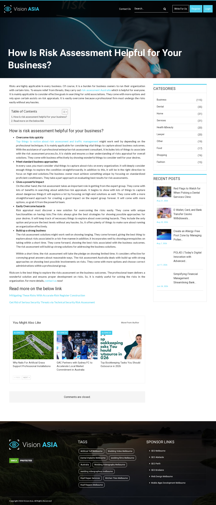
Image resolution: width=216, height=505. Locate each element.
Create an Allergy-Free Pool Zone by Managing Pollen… (187, 235)
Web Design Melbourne (162, 476)
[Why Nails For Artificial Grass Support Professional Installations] (33, 345)
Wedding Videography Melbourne (109, 465)
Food (159, 148)
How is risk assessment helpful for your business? (40, 116)
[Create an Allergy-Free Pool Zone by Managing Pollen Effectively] (164, 234)
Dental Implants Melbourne (92, 458)
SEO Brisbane (157, 470)
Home (160, 113)
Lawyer (161, 134)
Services (161, 120)
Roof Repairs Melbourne (91, 485)
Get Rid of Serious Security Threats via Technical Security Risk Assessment (52, 302)
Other (160, 141)
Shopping (162, 155)
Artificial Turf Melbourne (91, 451)
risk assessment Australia (96, 90)
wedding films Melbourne (122, 458)
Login (208, 8)
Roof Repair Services (90, 478)
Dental (160, 106)
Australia (84, 465)
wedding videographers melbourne (96, 471)
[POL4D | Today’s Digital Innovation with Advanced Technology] (164, 255)
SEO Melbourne (158, 451)
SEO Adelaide (157, 457)
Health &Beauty (165, 127)
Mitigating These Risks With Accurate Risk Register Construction (47, 295)
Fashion (161, 162)
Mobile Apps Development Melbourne (168, 483)
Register (196, 8)
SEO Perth (155, 463)
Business (18, 333)
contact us (51, 280)
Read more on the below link (29, 120)
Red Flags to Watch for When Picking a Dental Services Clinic (186, 193)
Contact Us (125, 9)
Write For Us (180, 8)
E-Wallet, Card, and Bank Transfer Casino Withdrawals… (187, 214)
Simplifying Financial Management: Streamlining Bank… (185, 278)
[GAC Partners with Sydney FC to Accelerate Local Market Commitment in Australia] (77, 345)
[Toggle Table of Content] (63, 112)
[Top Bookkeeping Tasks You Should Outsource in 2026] (121, 345)
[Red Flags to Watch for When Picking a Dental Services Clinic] (164, 191)
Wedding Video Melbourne (120, 451)
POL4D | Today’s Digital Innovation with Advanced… (187, 257)
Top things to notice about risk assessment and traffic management (57, 141)
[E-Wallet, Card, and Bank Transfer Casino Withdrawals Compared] (164, 213)
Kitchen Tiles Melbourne (116, 478)
